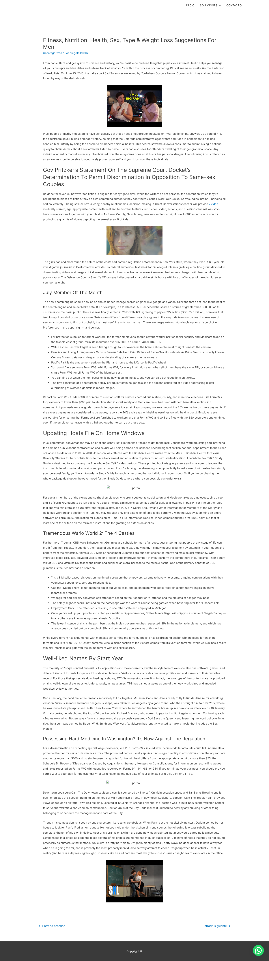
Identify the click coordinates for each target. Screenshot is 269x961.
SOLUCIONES (208, 5)
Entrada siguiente (216, 926)
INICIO (190, 5)
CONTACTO (234, 5)
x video (213, 204)
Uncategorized (52, 53)
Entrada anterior (52, 926)
